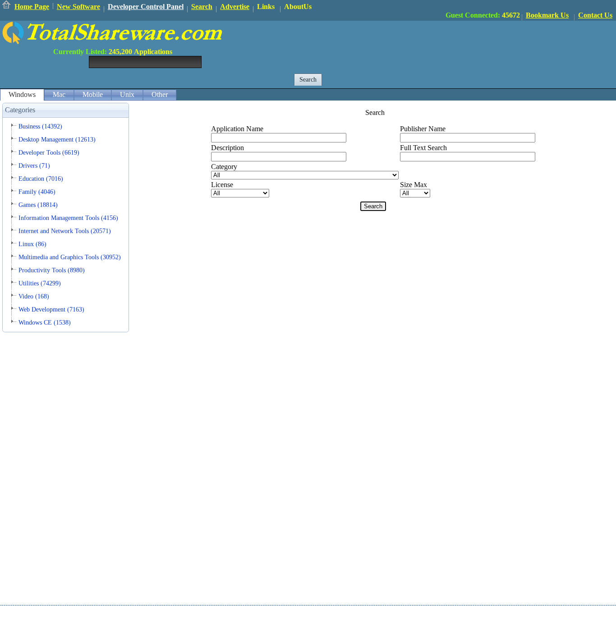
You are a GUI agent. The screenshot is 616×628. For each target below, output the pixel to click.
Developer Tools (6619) (48, 152)
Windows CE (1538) (44, 322)
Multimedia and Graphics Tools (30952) (69, 257)
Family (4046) (36, 191)
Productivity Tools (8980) (51, 270)
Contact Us (595, 15)
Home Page (31, 6)
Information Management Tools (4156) (68, 218)
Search (201, 6)
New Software (78, 6)
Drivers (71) (34, 165)
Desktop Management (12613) (57, 139)
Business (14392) (40, 126)
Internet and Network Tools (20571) (64, 231)
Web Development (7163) (51, 309)
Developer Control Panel (146, 6)
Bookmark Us (547, 15)
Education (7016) (40, 178)
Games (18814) (38, 205)
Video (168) (33, 296)
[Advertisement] (452, 41)
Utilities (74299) (39, 283)
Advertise (234, 6)
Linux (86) (32, 244)
